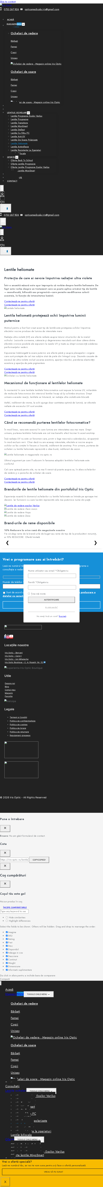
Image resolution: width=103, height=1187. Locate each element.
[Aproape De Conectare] (5, 866)
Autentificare (51, 600)
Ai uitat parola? (51, 607)
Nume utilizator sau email (48, 570)
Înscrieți (62, 616)
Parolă (38, 582)
